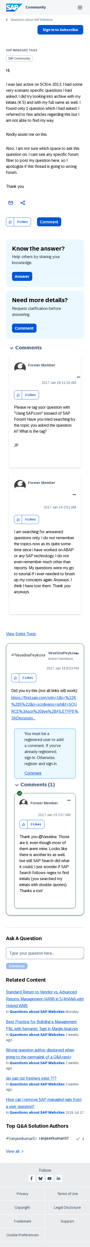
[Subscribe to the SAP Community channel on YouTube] (50, 1178)
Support (67, 1221)
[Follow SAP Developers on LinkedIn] (58, 1178)
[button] (10, 222)
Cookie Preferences (22, 1235)
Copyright (22, 1207)
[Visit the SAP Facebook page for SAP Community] (32, 1178)
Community (36, 7)
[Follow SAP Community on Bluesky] (40, 1178)
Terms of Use (67, 1194)
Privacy (22, 1194)
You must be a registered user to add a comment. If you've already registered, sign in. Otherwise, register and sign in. (44, 749)
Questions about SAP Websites (31, 20)
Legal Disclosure (67, 1207)
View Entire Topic (21, 634)
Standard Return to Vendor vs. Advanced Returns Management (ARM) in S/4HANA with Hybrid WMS (45, 999)
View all (13, 1151)
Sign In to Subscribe (60, 30)
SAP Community (19, 58)
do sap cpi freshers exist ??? (31, 1078)
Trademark (22, 1221)
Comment (49, 222)
